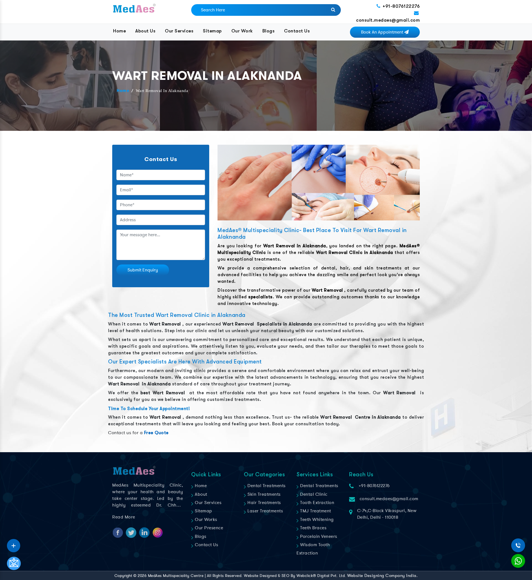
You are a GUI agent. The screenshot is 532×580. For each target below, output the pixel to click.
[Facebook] (13, 543)
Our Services (179, 31)
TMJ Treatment (315, 511)
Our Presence (208, 528)
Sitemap (212, 31)
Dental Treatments (266, 486)
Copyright (123, 575)
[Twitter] (13, 543)
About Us (145, 31)
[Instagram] (13, 543)
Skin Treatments (263, 494)
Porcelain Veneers (318, 536)
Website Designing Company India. (382, 575)
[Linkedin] (13, 543)
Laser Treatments (264, 511)
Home (119, 31)
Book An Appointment (382, 32)
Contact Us (297, 31)
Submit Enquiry (142, 270)
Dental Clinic (313, 494)
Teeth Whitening (316, 520)
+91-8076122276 (401, 6)
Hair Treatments (263, 503)
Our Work (242, 31)
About (200, 494)
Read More (123, 517)
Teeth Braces (312, 528)
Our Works (205, 520)
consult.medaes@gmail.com (388, 20)
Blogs (268, 31)
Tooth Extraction (316, 503)
